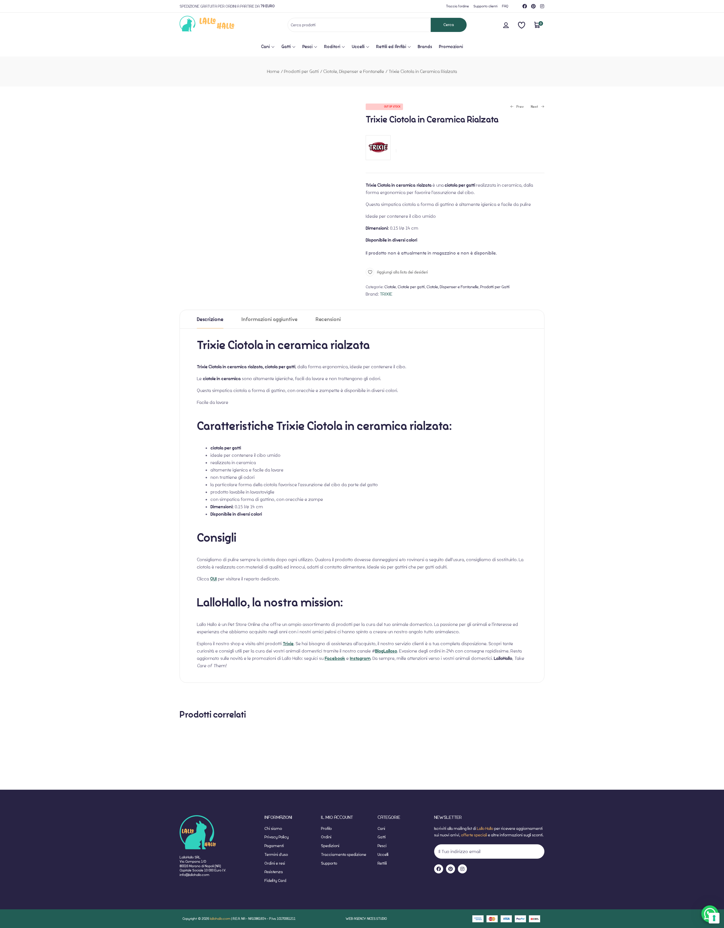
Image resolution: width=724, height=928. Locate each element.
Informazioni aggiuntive (270, 319)
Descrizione (210, 319)
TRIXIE (386, 294)
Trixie (288, 644)
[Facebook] (524, 6)
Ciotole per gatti (411, 286)
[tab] (210, 319)
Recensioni (328, 319)
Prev (517, 107)
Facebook (335, 658)
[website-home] (216, 25)
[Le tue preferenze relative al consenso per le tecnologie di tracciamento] (714, 918)
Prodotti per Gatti (301, 71)
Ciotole (390, 286)
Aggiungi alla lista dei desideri (402, 272)
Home (273, 71)
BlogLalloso (386, 651)
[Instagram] (542, 6)
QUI (213, 579)
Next (534, 107)
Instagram (360, 658)
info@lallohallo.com (194, 875)
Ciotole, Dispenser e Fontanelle (353, 71)
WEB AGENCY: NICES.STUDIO (366, 918)
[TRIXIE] (378, 162)
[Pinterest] (533, 6)
